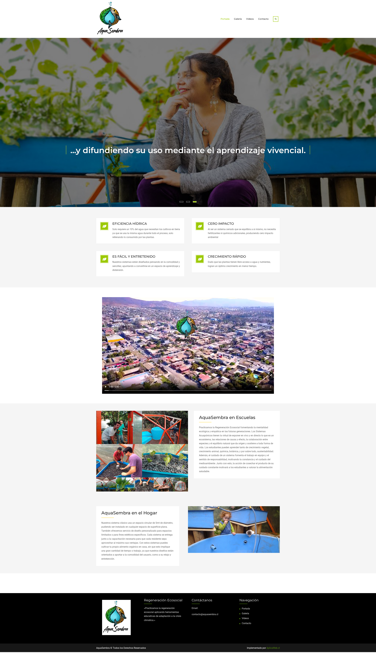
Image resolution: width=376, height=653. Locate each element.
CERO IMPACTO (221, 224)
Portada (225, 18)
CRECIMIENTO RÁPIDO (227, 257)
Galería (238, 18)
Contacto (263, 18)
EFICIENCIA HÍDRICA (129, 224)
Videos (250, 18)
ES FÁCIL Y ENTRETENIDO (133, 257)
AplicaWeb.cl (273, 648)
